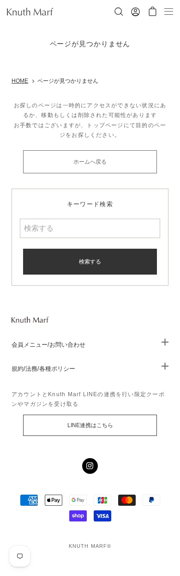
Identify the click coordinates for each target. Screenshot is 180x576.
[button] (152, 12)
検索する (90, 261)
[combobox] (90, 228)
